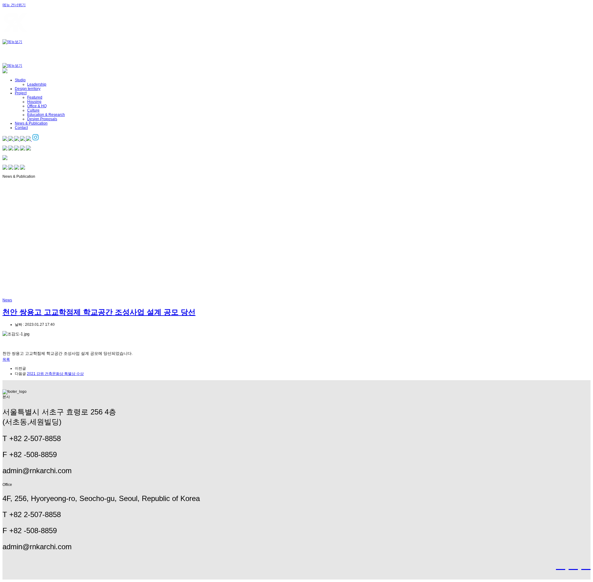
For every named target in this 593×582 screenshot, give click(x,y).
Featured (34, 97)
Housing (34, 102)
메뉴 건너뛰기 (14, 5)
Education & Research (46, 115)
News (7, 300)
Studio (20, 80)
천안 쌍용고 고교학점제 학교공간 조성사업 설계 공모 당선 (99, 312)
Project (21, 93)
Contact (21, 127)
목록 (6, 359)
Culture (33, 110)
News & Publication (31, 123)
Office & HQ (37, 106)
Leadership (36, 84)
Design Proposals (42, 119)
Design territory (27, 89)
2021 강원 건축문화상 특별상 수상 (55, 374)
